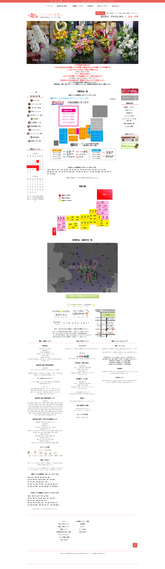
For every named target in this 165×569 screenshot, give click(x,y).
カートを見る (82, 529)
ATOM (65, 540)
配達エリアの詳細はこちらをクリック (82, 296)
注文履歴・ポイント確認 (115, 13)
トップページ (49, 6)
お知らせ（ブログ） (102, 6)
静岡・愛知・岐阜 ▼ (40, 481)
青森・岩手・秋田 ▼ (56, 169)
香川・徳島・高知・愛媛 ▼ (95, 171)
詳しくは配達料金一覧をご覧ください (45, 378)
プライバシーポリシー (64, 534)
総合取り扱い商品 (62, 6)
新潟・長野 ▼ (95, 169)
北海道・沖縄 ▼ (31, 477)
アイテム (101, 13)
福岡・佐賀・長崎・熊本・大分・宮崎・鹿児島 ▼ (48, 486)
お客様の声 (90, 6)
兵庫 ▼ (46, 481)
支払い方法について (63, 524)
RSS (61, 540)
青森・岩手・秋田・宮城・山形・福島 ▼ (42, 477)
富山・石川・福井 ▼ (102, 169)
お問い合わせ (115, 6)
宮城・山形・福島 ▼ (65, 169)
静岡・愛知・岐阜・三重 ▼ (52, 171)
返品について (63, 529)
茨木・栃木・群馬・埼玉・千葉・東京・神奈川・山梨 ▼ (80, 169)
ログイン (136, 13)
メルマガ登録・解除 (63, 537)
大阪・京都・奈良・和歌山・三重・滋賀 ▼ (36, 484)
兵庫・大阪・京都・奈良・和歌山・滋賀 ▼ (67, 171)
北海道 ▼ (49, 169)
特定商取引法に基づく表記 (64, 532)
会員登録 (127, 13)
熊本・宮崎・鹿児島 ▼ (51, 173)
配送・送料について (63, 526)
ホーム (64, 521)
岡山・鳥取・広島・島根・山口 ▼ (82, 171)
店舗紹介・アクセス (78, 6)
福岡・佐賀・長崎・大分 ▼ (107, 171)
